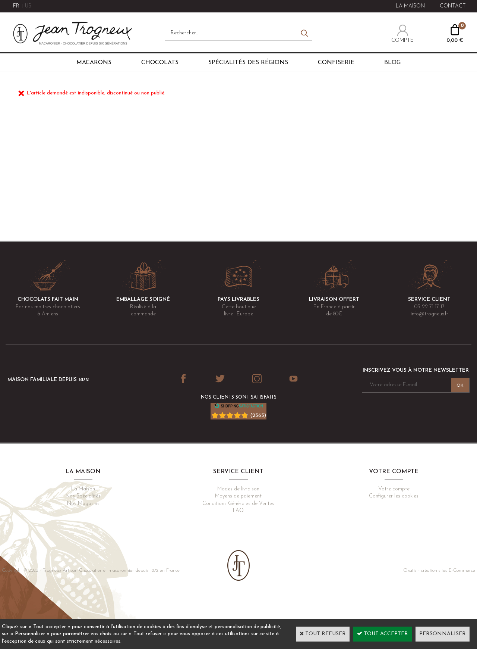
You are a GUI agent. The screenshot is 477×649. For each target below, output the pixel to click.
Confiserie (336, 63)
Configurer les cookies (393, 496)
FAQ (238, 511)
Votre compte (394, 489)
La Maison (83, 489)
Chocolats (160, 63)
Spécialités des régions (248, 63)
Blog (392, 63)
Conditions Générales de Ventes (238, 503)
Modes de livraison (238, 489)
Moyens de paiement (238, 496)
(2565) (258, 415)
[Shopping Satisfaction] (238, 407)
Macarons (93, 63)
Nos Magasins (83, 503)
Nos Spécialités (83, 496)
